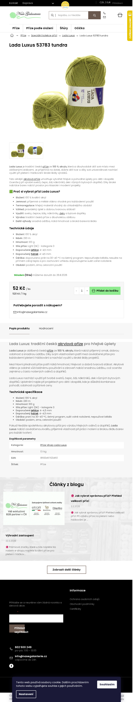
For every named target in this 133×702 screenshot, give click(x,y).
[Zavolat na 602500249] (105, 13)
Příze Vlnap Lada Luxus (53, 445)
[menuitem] (16, 28)
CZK (102, 2)
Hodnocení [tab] (46, 328)
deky (62, 213)
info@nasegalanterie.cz (31, 656)
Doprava (28, 3)
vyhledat (94, 15)
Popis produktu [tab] (19, 328)
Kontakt (13, 3)
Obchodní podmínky (82, 604)
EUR (108, 2)
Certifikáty (75, 609)
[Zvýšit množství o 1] (87, 290)
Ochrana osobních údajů (84, 599)
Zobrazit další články (67, 570)
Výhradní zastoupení (20, 535)
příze (46, 166)
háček (34, 254)
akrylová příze (32, 179)
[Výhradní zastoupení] (34, 508)
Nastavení (26, 694)
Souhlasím (107, 684)
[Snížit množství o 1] (76, 290)
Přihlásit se (19, 629)
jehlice (35, 250)
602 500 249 (23, 647)
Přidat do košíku (107, 291)
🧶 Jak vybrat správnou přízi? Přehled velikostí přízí (96, 498)
